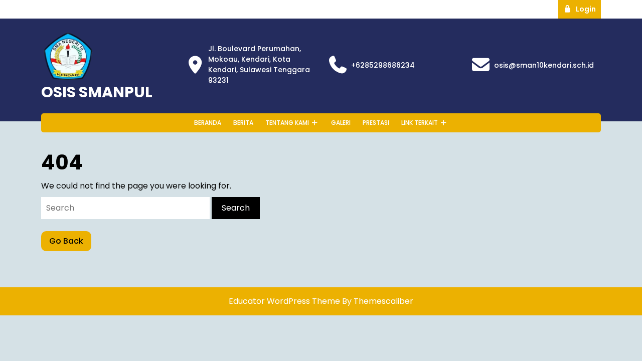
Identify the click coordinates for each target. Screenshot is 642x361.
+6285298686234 (383, 65)
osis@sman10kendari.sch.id (544, 65)
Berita (243, 122)
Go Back (70, 243)
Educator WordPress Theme (284, 301)
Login (588, 9)
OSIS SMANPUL (96, 92)
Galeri (341, 122)
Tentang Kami (287, 122)
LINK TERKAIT (419, 122)
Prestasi (376, 122)
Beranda (207, 122)
